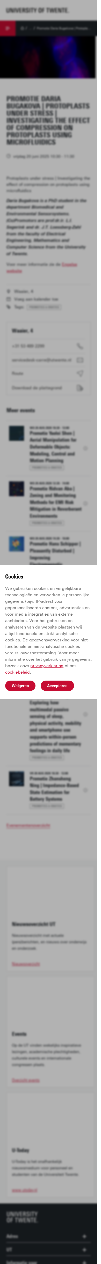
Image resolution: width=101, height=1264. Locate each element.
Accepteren (57, 685)
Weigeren (20, 685)
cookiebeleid (17, 672)
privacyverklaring (46, 665)
